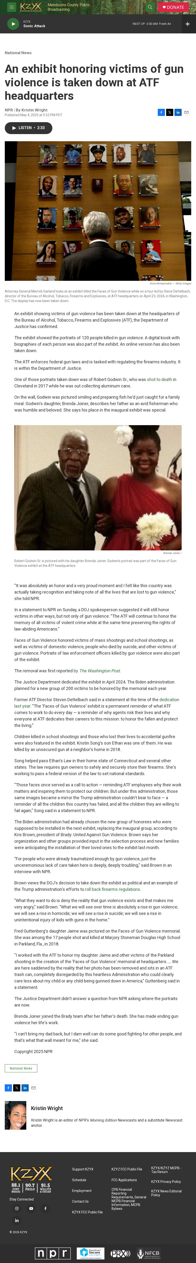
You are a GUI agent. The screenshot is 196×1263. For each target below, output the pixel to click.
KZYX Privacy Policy (166, 1182)
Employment (82, 1191)
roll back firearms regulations (112, 889)
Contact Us (80, 1201)
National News (18, 52)
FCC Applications (124, 1180)
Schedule (79, 1180)
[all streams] (189, 23)
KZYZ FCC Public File (127, 1169)
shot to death (159, 379)
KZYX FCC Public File (87, 1212)
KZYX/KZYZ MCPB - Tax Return (166, 1170)
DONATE (175, 7)
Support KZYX (82, 1169)
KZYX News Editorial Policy (166, 1193)
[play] (13, 24)
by (97, 670)
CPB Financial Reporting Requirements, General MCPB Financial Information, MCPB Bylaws (129, 1199)
